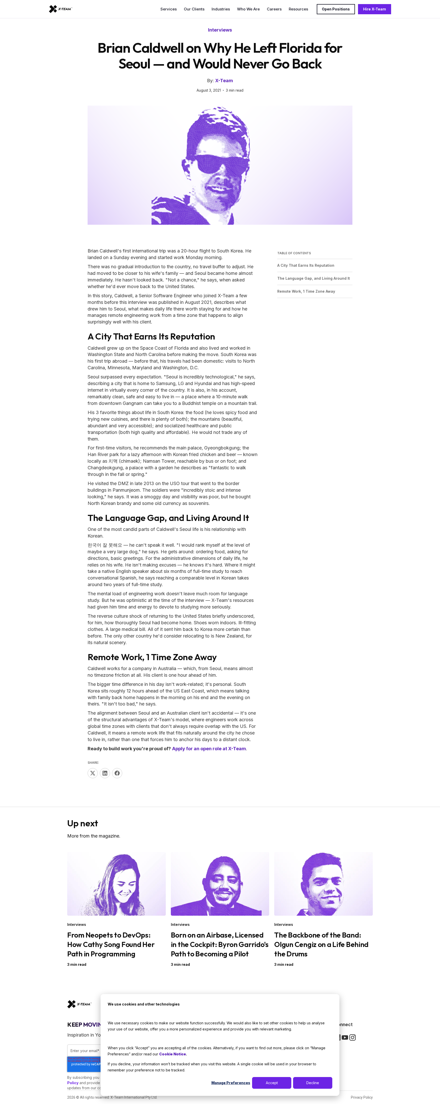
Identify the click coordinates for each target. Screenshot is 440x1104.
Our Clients (194, 9)
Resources (298, 9)
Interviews (220, 30)
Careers (274, 9)
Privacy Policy (362, 1097)
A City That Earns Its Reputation (305, 265)
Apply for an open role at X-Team (209, 748)
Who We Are (248, 9)
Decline (312, 1083)
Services (168, 9)
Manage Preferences (230, 1083)
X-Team (224, 80)
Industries (221, 9)
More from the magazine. (93, 836)
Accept (272, 1083)
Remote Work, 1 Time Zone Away (306, 291)
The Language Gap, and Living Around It (313, 278)
